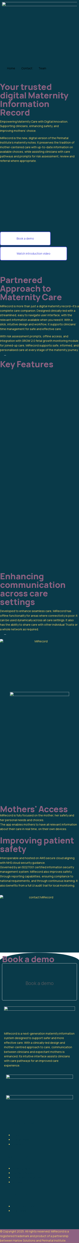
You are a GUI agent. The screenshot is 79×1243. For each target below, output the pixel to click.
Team (42, 68)
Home (11, 68)
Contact (26, 68)
